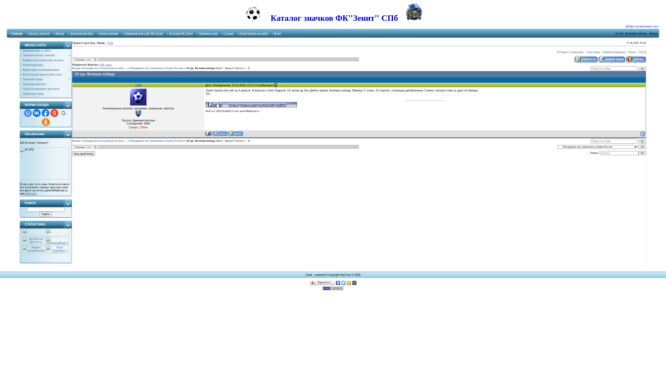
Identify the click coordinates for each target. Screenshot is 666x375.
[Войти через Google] (63, 113)
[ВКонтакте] (338, 282)
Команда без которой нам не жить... (105, 68)
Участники (593, 52)
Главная (17, 33)
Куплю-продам (108, 33)
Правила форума (614, 52)
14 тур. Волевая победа (200, 68)
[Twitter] (343, 282)
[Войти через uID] (28, 113)
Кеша (109, 65)
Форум (59, 33)
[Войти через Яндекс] (54, 113)
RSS (110, 43)
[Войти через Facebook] (45, 113)
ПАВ (102, 65)
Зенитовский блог (81, 33)
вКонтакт (31, 193)
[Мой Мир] (354, 282)
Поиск (632, 52)
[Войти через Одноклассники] (46, 122)
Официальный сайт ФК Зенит (143, 33)
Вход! (277, 33)
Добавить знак (208, 33)
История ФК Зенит (181, 33)
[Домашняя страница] (235, 133)
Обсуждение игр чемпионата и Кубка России (156, 68)
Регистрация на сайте (253, 33)
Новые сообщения (571, 52)
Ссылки (228, 33)
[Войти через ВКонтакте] (37, 113)
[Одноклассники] (349, 282)
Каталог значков (39, 33)
